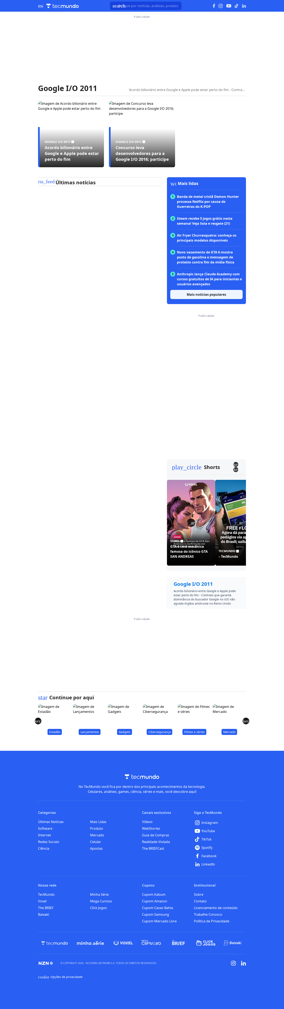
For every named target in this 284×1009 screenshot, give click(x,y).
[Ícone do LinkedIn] (244, 6)
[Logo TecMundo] (62, 6)
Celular (95, 841)
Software (45, 828)
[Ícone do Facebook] (214, 6)
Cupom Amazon (154, 901)
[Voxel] (123, 943)
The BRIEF (45, 907)
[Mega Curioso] (151, 943)
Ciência (43, 848)
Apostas (96, 848)
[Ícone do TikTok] (237, 6)
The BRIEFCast (153, 848)
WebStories (151, 828)
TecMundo (46, 894)
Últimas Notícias (51, 821)
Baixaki (43, 914)
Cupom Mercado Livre (159, 921)
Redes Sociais (48, 841)
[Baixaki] (233, 943)
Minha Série (99, 894)
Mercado (97, 835)
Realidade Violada (156, 841)
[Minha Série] (90, 943)
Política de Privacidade (211, 921)
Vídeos (147, 821)
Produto (96, 828)
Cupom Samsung (155, 914)
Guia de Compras (155, 835)
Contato (200, 901)
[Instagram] (233, 963)
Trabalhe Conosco (208, 914)
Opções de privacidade (60, 977)
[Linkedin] (243, 963)
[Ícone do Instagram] (221, 6)
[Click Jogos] (205, 943)
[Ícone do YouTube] (228, 6)
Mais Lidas (98, 821)
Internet (44, 835)
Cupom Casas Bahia (157, 907)
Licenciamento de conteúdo (216, 907)
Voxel (42, 901)
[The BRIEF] (178, 943)
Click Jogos (98, 907)
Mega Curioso (101, 901)
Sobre (198, 894)
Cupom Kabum (153, 894)
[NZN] (46, 963)
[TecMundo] (54, 943)
